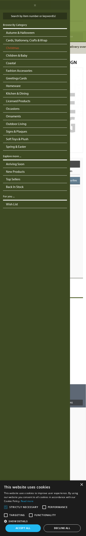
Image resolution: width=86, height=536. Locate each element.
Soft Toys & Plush (17, 139)
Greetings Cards (16, 78)
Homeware (13, 86)
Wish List (12, 204)
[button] (43, 521)
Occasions (12, 109)
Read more (27, 501)
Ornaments (13, 116)
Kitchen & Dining (17, 93)
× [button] (81, 484)
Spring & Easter (16, 147)
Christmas (12, 48)
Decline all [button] (62, 528)
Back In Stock (15, 187)
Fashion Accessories (19, 71)
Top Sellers (13, 179)
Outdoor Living (16, 124)
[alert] (43, 508)
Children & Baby (16, 55)
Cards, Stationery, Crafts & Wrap (26, 40)
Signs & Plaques (16, 131)
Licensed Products (18, 101)
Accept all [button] (23, 528)
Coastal (11, 63)
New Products (15, 172)
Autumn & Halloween (20, 33)
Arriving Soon (15, 164)
